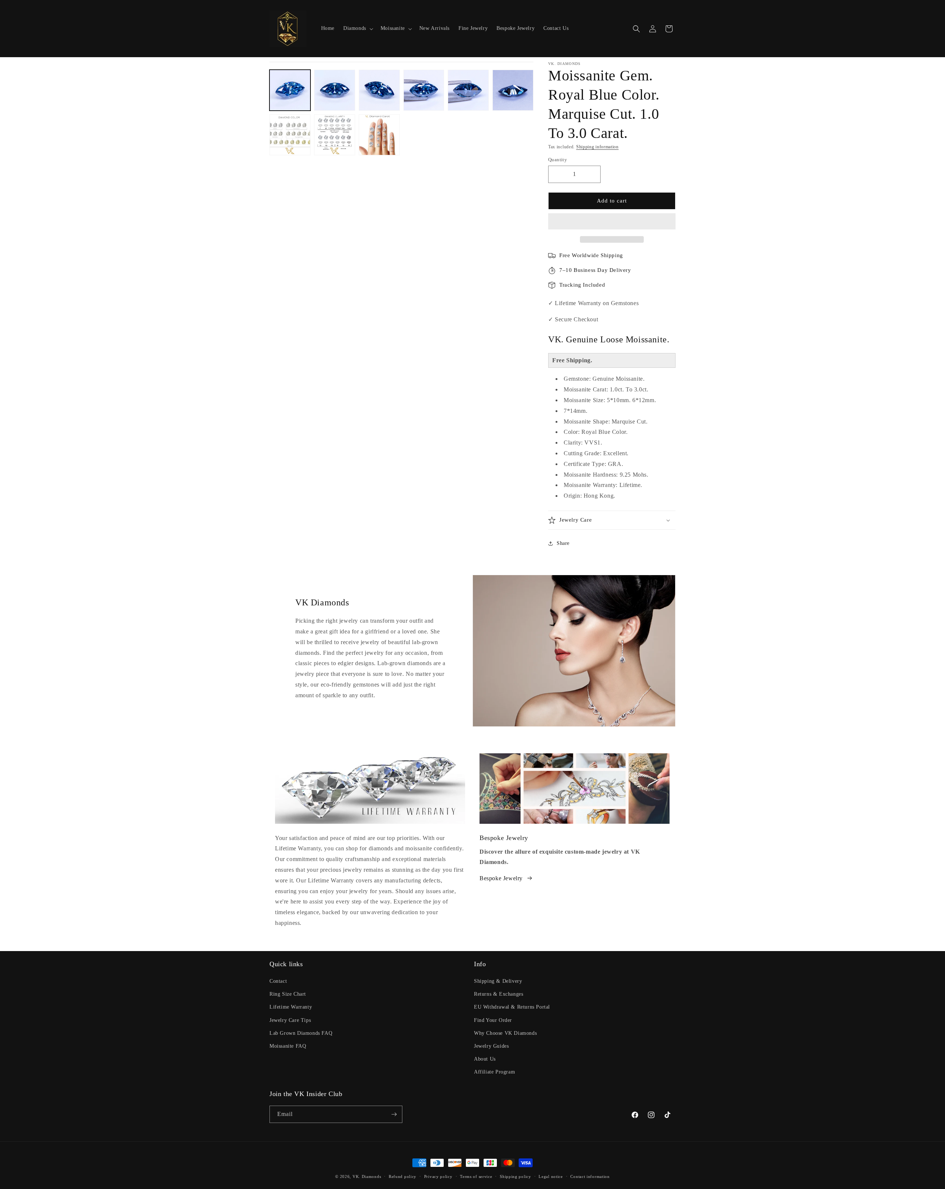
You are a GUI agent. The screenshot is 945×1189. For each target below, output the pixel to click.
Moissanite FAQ (287, 1046)
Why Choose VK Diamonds (505, 1033)
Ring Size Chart (287, 994)
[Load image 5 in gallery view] (468, 90)
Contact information (589, 1176)
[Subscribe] (394, 1114)
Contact (278, 981)
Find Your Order (493, 1020)
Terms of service (476, 1176)
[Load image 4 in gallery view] (423, 90)
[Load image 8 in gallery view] (334, 134)
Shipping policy (515, 1176)
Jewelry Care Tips (290, 1020)
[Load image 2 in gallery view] (334, 90)
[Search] (636, 29)
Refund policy (402, 1176)
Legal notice (551, 1176)
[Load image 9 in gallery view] (379, 134)
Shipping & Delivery (498, 981)
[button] (612, 221)
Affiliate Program (494, 1072)
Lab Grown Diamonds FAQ (300, 1033)
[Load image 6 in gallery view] (512, 90)
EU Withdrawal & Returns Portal (512, 1007)
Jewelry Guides (491, 1046)
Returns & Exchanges (498, 994)
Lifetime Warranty (290, 1007)
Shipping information (597, 146)
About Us (485, 1059)
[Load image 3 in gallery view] (379, 90)
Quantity (557, 159)
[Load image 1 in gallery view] (289, 90)
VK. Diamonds (367, 1176)
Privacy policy (438, 1176)
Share (563, 543)
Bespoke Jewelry (501, 878)
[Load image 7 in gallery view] (289, 134)
